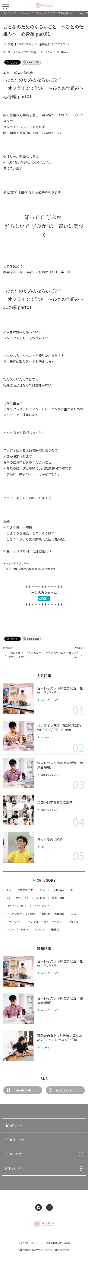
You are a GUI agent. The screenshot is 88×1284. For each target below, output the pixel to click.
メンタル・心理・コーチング (45, 921)
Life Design (58, 890)
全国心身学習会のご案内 (54, 802)
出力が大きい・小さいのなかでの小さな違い (24, 654)
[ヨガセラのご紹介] (18, 847)
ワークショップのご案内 (22, 52)
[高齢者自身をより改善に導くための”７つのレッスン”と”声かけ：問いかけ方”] (18, 1046)
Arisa (42, 890)
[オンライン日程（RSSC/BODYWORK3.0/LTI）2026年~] (18, 736)
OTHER (14, 1168)
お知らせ (73, 921)
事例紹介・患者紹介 (53, 913)
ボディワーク (14, 921)
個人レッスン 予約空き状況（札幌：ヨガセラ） (60, 690)
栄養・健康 (58, 898)
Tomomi (40, 929)
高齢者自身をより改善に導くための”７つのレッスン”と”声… (59, 1037)
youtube (40, 898)
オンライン (46, 737)
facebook (22, 1090)
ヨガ (73, 913)
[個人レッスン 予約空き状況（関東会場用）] (18, 773)
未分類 (55, 929)
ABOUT (15, 1139)
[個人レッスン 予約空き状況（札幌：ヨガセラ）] (18, 698)
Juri (9, 890)
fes (8, 898)
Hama (64, 52)
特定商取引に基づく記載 (58, 1242)
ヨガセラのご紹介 (50, 839)
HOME (13, 1125)
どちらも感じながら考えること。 (62, 654)
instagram (65, 1090)
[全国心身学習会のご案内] (18, 810)
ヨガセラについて (49, 700)
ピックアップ (41, 905)
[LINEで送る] (31, 62)
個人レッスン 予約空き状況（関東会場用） (60, 764)
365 (43, 847)
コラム (48, 52)
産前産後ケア (25, 890)
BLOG (13, 1154)
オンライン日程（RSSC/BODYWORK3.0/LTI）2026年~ (59, 727)
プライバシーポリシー (29, 1242)
